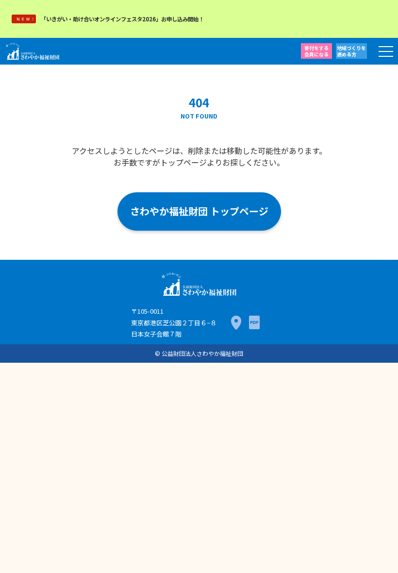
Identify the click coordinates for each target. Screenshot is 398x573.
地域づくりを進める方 (351, 51)
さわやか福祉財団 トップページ (199, 211)
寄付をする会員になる (316, 51)
